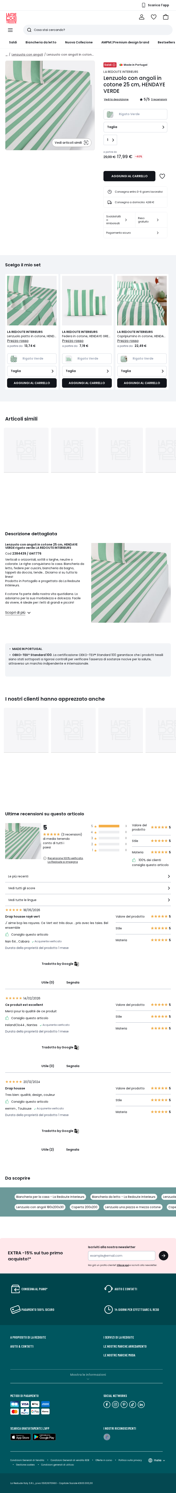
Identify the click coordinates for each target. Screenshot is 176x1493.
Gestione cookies (25, 1464)
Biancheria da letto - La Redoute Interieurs (123, 1197)
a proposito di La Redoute (28, 1337)
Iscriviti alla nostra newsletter (111, 1247)
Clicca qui (123, 1265)
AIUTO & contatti (21, 1346)
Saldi (13, 42)
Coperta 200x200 (84, 1207)
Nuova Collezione (79, 42)
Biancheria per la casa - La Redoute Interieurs (50, 1197)
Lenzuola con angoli (27, 54)
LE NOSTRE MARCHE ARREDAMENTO (125, 1346)
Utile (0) (47, 982)
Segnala (72, 982)
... (7, 54)
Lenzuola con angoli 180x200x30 (40, 1207)
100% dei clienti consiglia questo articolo (150, 862)
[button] (166, 17)
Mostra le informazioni (88, 1375)
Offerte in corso (104, 1460)
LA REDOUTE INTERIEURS (120, 72)
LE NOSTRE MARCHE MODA (119, 1355)
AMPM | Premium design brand (125, 42)
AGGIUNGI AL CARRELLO (129, 176)
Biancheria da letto (41, 42)
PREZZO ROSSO (18, 341)
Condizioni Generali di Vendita (27, 1460)
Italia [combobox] (157, 1460)
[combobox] (88, 878)
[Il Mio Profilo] (142, 17)
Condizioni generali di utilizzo (57, 1464)
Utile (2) (47, 1149)
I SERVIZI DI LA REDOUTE (118, 1337)
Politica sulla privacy (130, 1460)
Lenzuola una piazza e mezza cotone (133, 1207)
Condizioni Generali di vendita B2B (70, 1460)
